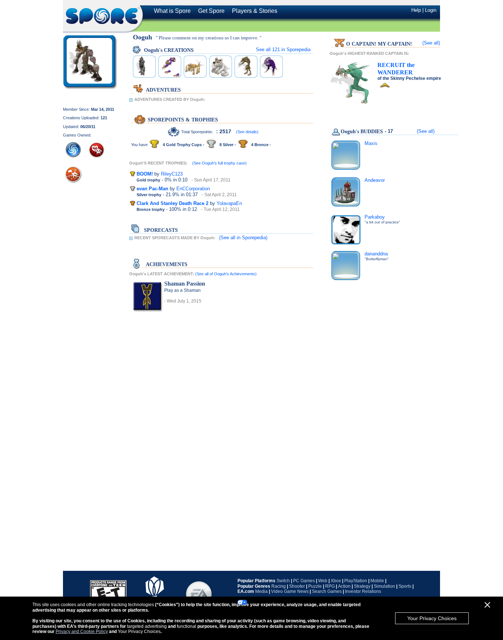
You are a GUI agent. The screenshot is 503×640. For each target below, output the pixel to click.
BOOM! (145, 174)
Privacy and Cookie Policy (82, 631)
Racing (278, 586)
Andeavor (375, 180)
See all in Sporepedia (283, 49)
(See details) (247, 132)
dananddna (376, 254)
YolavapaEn (229, 203)
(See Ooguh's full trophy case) (219, 163)
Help (416, 10)
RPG (330, 586)
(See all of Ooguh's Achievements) (226, 274)
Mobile (377, 580)
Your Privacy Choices (432, 618)
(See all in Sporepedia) (243, 237)
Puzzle (315, 586)
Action (344, 586)
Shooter (297, 586)
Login (430, 10)
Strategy (362, 586)
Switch (283, 580)
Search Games (327, 591)
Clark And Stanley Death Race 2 (172, 203)
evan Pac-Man (152, 188)
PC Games (304, 580)
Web (322, 580)
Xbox (336, 580)
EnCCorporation (193, 188)
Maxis (371, 143)
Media (261, 591)
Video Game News (290, 591)
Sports (404, 586)
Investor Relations (363, 591)
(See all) (431, 43)
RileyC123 (172, 174)
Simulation (384, 586)
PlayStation (355, 580)
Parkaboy (375, 217)
